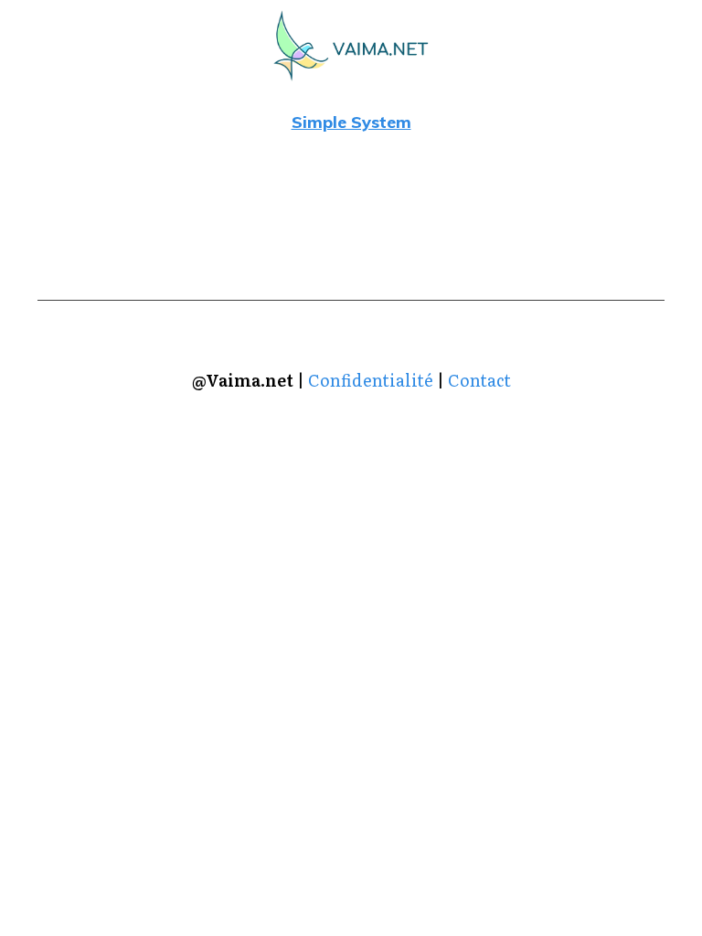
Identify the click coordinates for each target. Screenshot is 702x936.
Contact (479, 379)
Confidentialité (370, 379)
